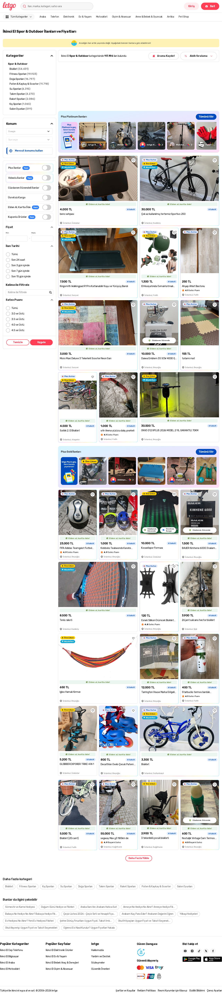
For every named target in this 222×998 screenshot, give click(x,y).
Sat (212, 6)
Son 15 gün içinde (21, 276)
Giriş (191, 6)
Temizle (18, 342)
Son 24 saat (18, 259)
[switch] (46, 167)
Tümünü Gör (206, 116)
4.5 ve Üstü (17, 330)
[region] (138, 136)
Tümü (14, 254)
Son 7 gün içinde (20, 270)
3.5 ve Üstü (17, 319)
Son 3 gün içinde (20, 265)
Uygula (41, 342)
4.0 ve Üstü (17, 324)
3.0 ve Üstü (17, 313)
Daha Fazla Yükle (139, 858)
